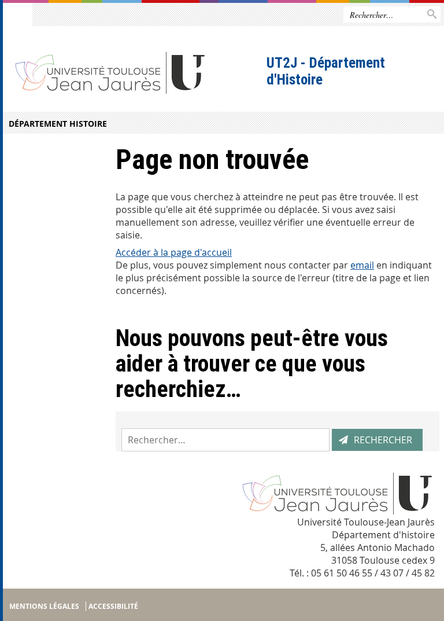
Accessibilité (113, 606)
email (362, 265)
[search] (225, 439)
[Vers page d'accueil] (133, 72)
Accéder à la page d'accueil (174, 252)
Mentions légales (44, 606)
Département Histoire (58, 123)
